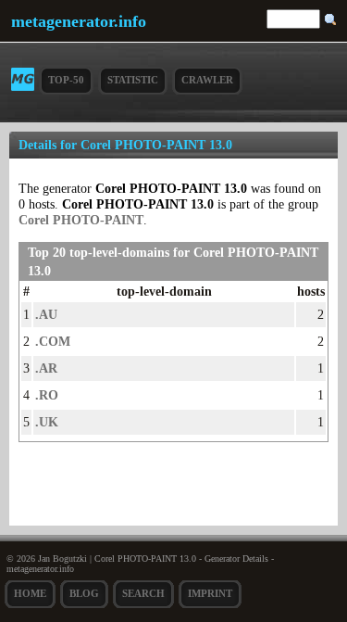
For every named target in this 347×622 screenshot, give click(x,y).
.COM (52, 341)
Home (30, 593)
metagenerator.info (78, 21)
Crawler (207, 79)
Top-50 (66, 79)
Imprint (210, 593)
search (143, 593)
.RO (46, 394)
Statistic (132, 79)
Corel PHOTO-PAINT (81, 219)
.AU (46, 314)
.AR (46, 368)
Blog (84, 593)
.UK (46, 421)
